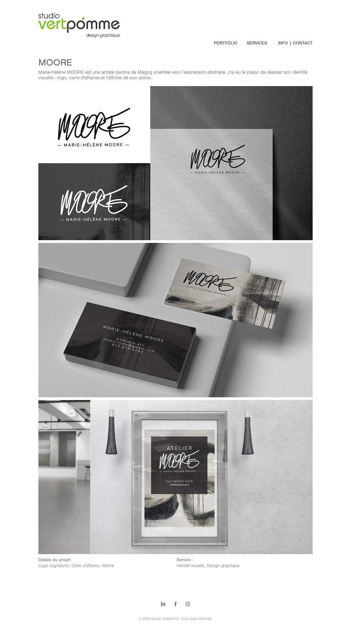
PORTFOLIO (225, 43)
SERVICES (257, 43)
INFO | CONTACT (295, 43)
